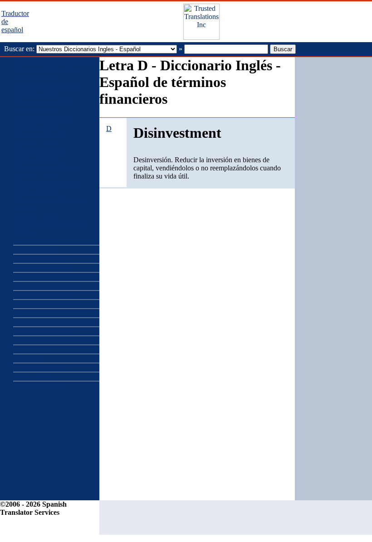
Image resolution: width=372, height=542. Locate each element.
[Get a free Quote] (201, 37)
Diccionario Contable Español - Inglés (43, 122)
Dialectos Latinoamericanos (53, 277)
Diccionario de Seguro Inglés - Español (45, 187)
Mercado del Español (43, 295)
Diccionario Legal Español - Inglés (39, 138)
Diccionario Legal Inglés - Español (39, 155)
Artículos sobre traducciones (53, 322)
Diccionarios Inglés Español (53, 61)
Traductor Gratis (36, 367)
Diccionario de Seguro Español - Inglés (45, 171)
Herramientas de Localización (55, 340)
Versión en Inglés (39, 385)
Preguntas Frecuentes (43, 331)
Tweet (361, 49)
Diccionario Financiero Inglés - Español (46, 73)
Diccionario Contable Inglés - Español (43, 106)
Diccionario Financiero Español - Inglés (46, 89)
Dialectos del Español (44, 286)
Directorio (27, 358)
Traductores (30, 349)
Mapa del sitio (33, 376)
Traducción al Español (45, 304)
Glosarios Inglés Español (48, 313)
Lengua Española (38, 258)
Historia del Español (42, 267)
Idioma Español (35, 249)
